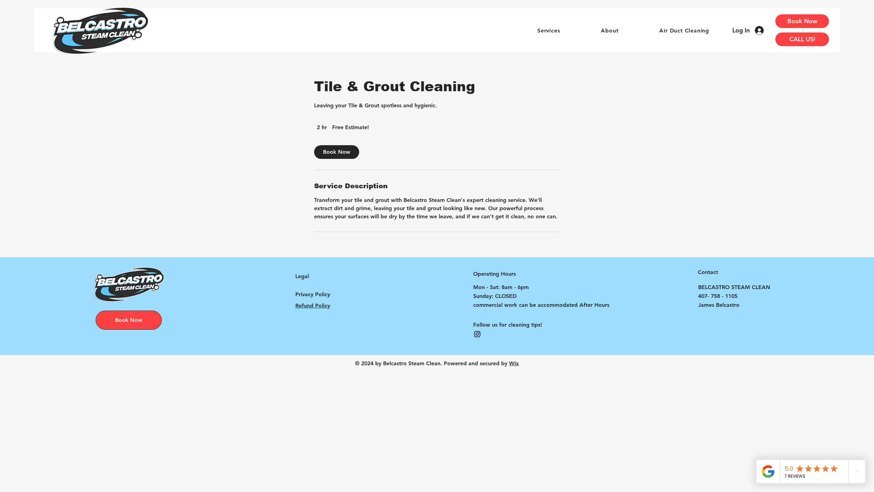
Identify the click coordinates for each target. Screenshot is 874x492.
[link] (336, 152)
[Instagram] (477, 334)
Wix (514, 363)
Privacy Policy (312, 294)
